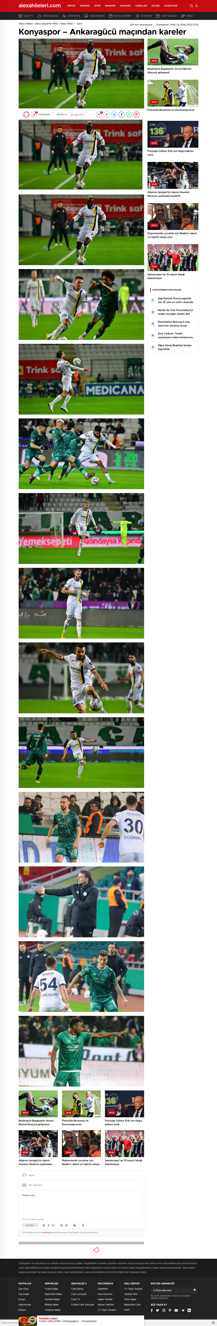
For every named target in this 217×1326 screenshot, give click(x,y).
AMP (127, 1310)
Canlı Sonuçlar (169, 16)
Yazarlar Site (130, 1294)
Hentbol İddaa (52, 1299)
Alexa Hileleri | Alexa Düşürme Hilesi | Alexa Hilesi (46, 24)
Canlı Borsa (74, 16)
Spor (97, 6)
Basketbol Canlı (132, 1305)
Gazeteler (170, 6)
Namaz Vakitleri (122, 16)
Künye (21, 1299)
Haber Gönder (105, 1299)
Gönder (30, 1225)
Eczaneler (146, 16)
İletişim (22, 1310)
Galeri (156, 6)
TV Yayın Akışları (107, 1310)
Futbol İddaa (51, 1289)
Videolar (141, 6)
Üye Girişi (23, 1289)
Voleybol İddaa (52, 1310)
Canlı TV (28, 16)
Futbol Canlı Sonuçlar (82, 1305)
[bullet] (66, 1225)
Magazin (125, 6)
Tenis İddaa (130, 1299)
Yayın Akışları (97, 16)
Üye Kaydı (23, 1294)
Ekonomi (110, 6)
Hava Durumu (50, 16)
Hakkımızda (24, 1305)
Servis (71, 6)
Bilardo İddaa (51, 1305)
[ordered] (61, 1225)
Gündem (85, 6)
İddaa (189, 16)
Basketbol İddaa (53, 1294)
